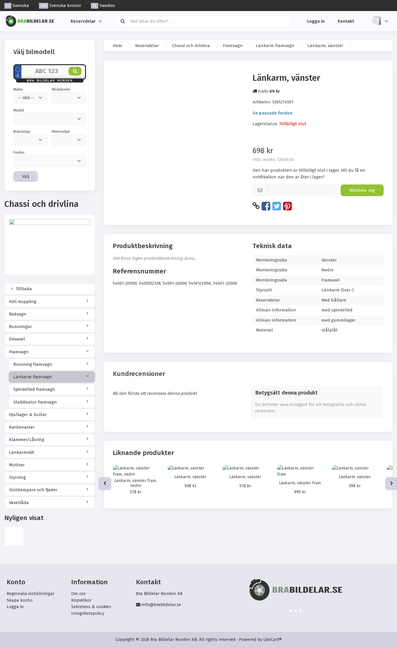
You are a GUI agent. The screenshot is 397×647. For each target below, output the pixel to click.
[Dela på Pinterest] (287, 206)
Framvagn (19, 351)
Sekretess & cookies (91, 606)
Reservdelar (83, 21)
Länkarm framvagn (32, 376)
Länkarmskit (21, 452)
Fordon (18, 152)
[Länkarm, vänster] (14, 536)
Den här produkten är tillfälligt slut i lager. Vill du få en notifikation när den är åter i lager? (309, 174)
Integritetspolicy (87, 613)
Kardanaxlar (22, 427)
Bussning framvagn (32, 364)
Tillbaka (23, 288)
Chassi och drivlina (191, 45)
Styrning (17, 477)
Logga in (316, 21)
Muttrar (17, 464)
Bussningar (20, 326)
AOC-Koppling (22, 301)
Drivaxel (17, 339)
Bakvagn (17, 314)
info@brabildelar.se (161, 604)
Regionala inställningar (31, 593)
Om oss (78, 593)
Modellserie (61, 89)
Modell (18, 110)
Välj (25, 176)
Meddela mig (362, 190)
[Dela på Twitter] (276, 206)
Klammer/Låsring (26, 439)
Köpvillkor (81, 600)
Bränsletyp (21, 132)
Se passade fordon (272, 113)
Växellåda (19, 502)
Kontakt (346, 21)
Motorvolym (61, 132)
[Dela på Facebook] (266, 206)
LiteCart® (272, 639)
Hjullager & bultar (28, 414)
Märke (18, 89)
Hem (117, 45)
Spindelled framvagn (34, 389)
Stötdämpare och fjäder (33, 489)
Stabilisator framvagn (35, 402)
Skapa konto (20, 600)
